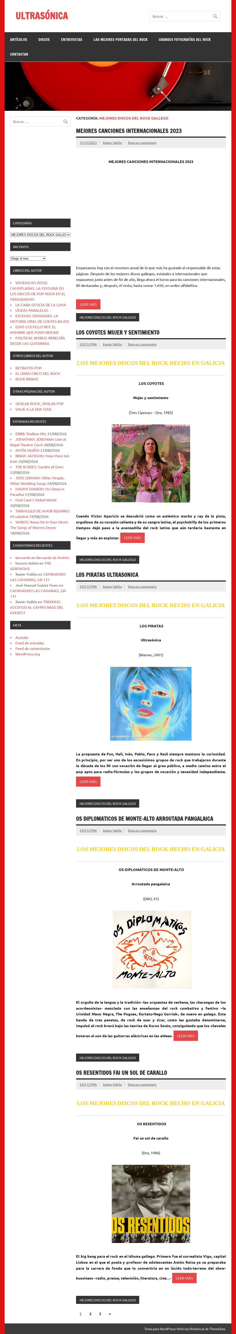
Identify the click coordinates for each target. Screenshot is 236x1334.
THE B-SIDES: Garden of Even (39, 466)
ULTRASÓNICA (42, 15)
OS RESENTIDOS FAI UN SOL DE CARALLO (121, 1073)
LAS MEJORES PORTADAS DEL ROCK (121, 39)
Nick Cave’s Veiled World (35, 499)
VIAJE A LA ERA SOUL (33, 409)
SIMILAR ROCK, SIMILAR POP (39, 403)
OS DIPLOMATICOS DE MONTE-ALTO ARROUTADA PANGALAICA (144, 819)
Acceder (22, 637)
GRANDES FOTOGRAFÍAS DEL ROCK (185, 39)
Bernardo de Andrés (52, 557)
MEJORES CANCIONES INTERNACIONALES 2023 (129, 131)
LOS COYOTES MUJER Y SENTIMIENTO (117, 332)
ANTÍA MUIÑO (27, 450)
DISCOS (44, 39)
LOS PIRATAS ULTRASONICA (107, 575)
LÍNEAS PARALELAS (31, 310)
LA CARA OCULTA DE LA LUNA (40, 304)
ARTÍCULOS (18, 39)
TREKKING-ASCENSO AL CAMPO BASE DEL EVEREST (36, 607)
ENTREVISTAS (71, 39)
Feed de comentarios (32, 648)
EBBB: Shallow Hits (30, 433)
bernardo (22, 557)
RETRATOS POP (28, 368)
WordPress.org (27, 653)
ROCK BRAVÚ (26, 379)
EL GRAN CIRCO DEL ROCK (37, 373)
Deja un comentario (142, 142)
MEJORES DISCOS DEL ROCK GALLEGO (108, 317)
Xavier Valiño (112, 142)
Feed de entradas (29, 642)
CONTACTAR (19, 54)
